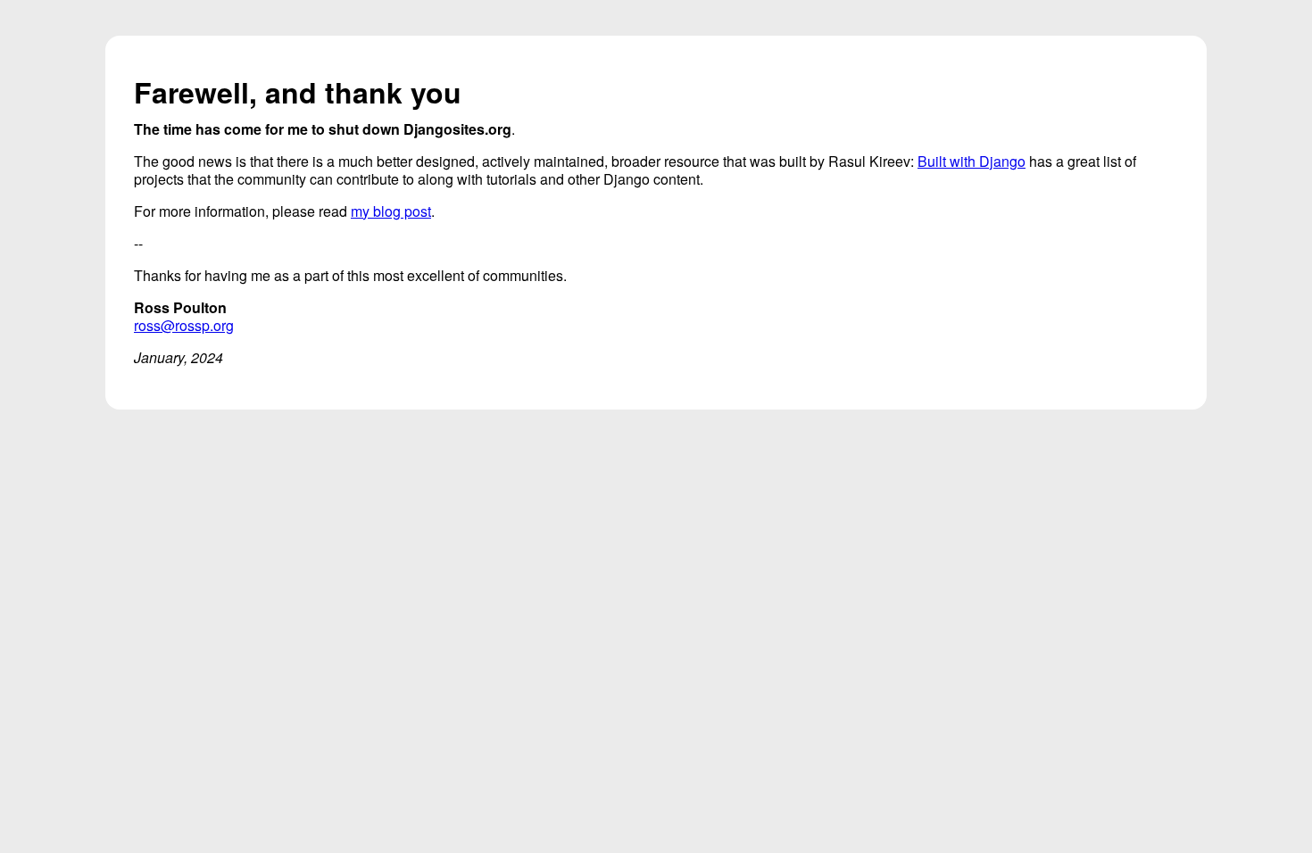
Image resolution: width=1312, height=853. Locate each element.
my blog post (391, 211)
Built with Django (972, 161)
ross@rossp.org (184, 325)
